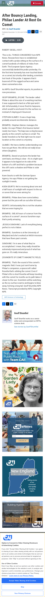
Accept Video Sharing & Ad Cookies (22, 580)
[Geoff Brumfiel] (7, 316)
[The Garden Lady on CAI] (22, 387)
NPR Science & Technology (13, 297)
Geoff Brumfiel (14, 29)
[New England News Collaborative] (22, 476)
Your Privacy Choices (22, 593)
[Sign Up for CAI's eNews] (22, 432)
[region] (22, 565)
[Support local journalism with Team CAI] (22, 351)
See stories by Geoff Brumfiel (26, 327)
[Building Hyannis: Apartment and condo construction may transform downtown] (22, 514)
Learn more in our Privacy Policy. (21, 575)
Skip (22, 587)
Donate (38, 3)
